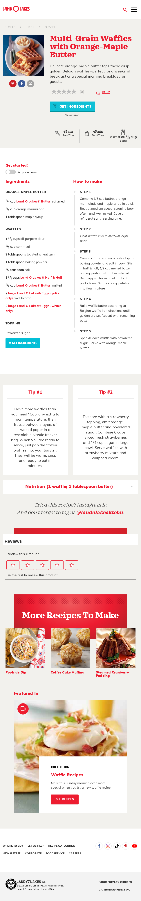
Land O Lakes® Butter (33, 201)
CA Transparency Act (115, 889)
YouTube (134, 846)
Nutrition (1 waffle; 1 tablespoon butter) (69, 486)
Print (106, 92)
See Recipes (65, 799)
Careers (75, 853)
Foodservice (55, 853)
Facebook (21, 83)
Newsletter (12, 853)
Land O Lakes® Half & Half (41, 277)
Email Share (30, 83)
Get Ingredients (74, 106)
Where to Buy (13, 846)
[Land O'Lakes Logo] (16, 9)
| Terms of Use (47, 889)
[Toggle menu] (134, 10)
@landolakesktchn (99, 512)
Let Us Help (36, 846)
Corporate (33, 853)
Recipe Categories (61, 846)
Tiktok (117, 846)
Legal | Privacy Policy (28, 889)
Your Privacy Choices (116, 882)
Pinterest (13, 83)
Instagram (108, 846)
